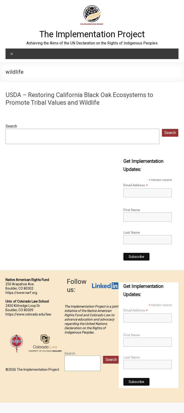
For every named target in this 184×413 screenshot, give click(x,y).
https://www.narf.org (21, 293)
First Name (131, 210)
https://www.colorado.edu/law (28, 314)
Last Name (131, 232)
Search (11, 126)
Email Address (135, 185)
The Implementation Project (92, 34)
